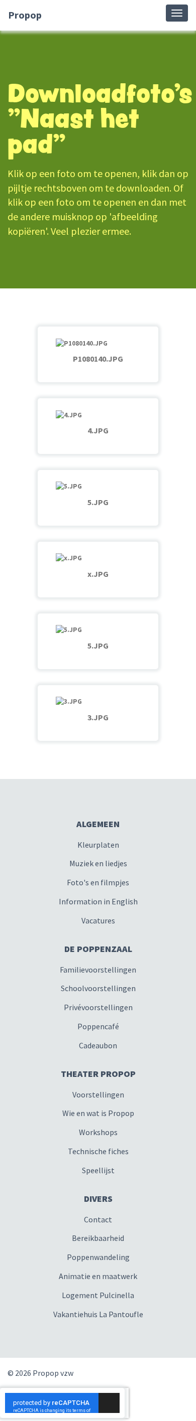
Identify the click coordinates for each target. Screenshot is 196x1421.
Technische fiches (98, 1151)
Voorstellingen (98, 1094)
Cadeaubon (98, 1045)
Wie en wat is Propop (98, 1113)
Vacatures (98, 920)
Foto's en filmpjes (98, 882)
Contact (98, 1219)
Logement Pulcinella (98, 1295)
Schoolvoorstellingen (98, 988)
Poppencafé (98, 1026)
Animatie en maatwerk (98, 1276)
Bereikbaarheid (98, 1238)
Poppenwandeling (98, 1257)
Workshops (98, 1132)
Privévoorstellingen (98, 1007)
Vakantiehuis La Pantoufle (98, 1314)
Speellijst (98, 1170)
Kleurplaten (98, 845)
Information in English (98, 901)
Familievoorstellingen (98, 970)
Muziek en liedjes (98, 863)
